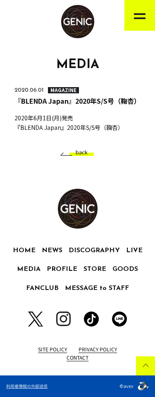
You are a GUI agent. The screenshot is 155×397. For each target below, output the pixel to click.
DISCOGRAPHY (94, 250)
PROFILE (62, 269)
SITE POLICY (52, 349)
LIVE (134, 250)
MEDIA (29, 269)
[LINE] (119, 319)
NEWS (52, 250)
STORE (94, 269)
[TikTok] (91, 319)
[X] (35, 319)
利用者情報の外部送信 (27, 386)
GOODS (125, 269)
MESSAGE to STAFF (97, 288)
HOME (24, 250)
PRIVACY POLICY (98, 349)
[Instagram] (63, 319)
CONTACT (77, 357)
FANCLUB (42, 288)
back (82, 152)
